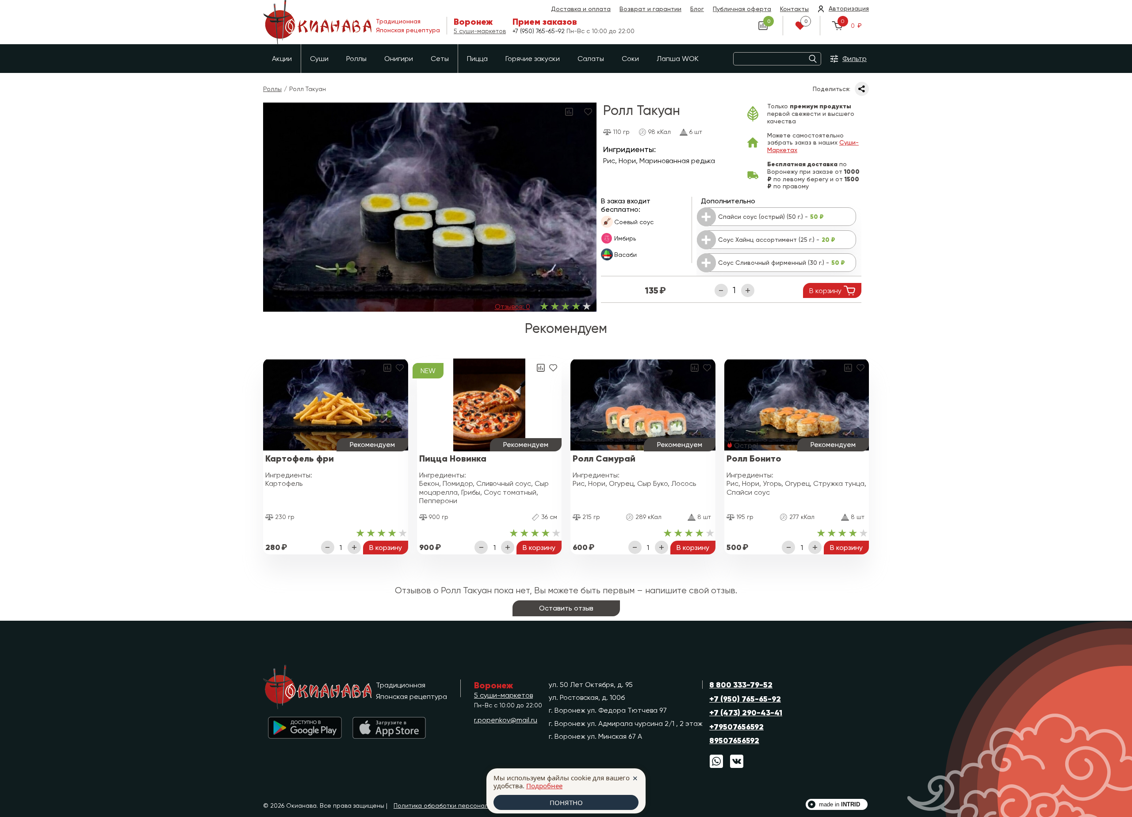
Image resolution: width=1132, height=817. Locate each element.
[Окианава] (319, 687)
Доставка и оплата (581, 8)
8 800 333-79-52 (741, 685)
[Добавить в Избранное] (588, 111)
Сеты (440, 58)
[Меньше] (721, 290)
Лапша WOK (678, 58)
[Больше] (747, 290)
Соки (630, 58)
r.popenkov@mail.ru (505, 720)
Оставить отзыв (566, 608)
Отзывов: (512, 306)
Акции (282, 58)
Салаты (590, 58)
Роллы (356, 58)
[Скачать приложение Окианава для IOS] (389, 728)
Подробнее (544, 785)
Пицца (477, 58)
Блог (697, 8)
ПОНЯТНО (566, 802)
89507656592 (734, 740)
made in (839, 804)
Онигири (398, 58)
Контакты (794, 8)
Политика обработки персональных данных (459, 805)
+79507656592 (736, 727)
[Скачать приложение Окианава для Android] (305, 727)
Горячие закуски (532, 58)
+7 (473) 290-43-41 (745, 713)
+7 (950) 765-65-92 (539, 30)
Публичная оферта (742, 8)
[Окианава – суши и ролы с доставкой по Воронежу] (317, 22)
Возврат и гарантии (650, 8)
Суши (319, 58)
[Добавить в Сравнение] (569, 111)
